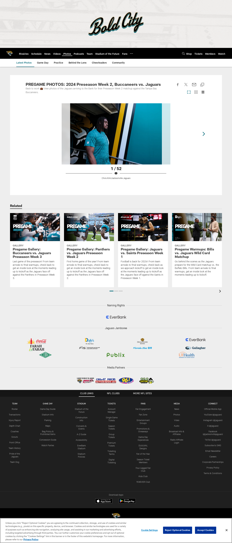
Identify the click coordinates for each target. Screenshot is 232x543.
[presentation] (220, 291)
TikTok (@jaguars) (213, 440)
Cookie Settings (149, 530)
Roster (15, 409)
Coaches (15, 431)
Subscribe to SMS (213, 445)
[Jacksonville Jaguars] (116, 517)
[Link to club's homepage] (9, 53)
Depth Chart (14, 426)
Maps (47, 426)
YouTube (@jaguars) (213, 414)
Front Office (14, 442)
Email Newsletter (212, 451)
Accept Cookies (205, 530)
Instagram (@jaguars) (212, 420)
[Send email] (194, 86)
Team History (15, 448)
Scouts (14, 437)
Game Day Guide (47, 409)
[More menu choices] (131, 53)
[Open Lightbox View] (116, 143)
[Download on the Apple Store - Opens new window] (104, 501)
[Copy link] (202, 85)
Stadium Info (48, 414)
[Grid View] (196, 92)
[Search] (183, 53)
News (176, 409)
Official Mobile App (212, 409)
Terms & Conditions (213, 473)
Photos (176, 414)
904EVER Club (143, 482)
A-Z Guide (81, 434)
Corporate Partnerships (213, 462)
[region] (116, 530)
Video (176, 420)
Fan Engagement (143, 409)
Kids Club (143, 476)
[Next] (204, 134)
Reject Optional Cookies (177, 530)
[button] (111, 291)
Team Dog (14, 462)
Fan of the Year (143, 454)
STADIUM (81, 403)
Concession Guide (47, 440)
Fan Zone (143, 414)
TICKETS (112, 403)
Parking (47, 420)
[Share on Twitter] (186, 86)
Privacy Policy (213, 467)
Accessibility (81, 440)
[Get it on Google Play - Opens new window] (127, 502)
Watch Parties (47, 445)
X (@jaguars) (212, 426)
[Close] (226, 530)
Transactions (14, 414)
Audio (176, 426)
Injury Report (15, 420)
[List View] (203, 92)
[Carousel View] (188, 92)
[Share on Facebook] (178, 86)
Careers (212, 456)
